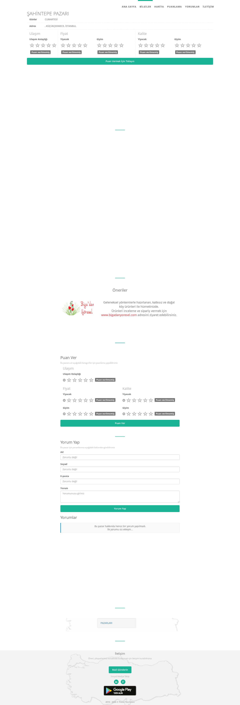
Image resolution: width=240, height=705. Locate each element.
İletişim (208, 6)
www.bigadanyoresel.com (119, 315)
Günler (33, 19)
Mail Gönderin (120, 669)
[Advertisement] (120, 97)
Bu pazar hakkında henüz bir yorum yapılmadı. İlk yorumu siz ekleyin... (120, 528)
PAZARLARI (106, 622)
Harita (159, 6)
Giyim (100, 39)
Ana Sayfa (129, 6)
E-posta (64, 476)
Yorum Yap (120, 508)
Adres (32, 26)
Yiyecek (64, 39)
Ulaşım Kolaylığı (38, 39)
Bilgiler (145, 6)
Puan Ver (120, 423)
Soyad (63, 464)
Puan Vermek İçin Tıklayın (120, 61)
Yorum (64, 488)
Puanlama (174, 6)
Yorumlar (192, 6)
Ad (62, 452)
